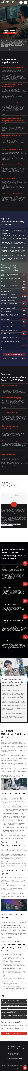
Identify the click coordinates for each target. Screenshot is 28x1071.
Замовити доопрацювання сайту (14, 354)
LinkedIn (20, 1058)
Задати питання (14, 1033)
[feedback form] (25, 1068)
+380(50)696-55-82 (14, 1054)
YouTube (8, 1058)
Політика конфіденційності (14, 1068)
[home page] (7, 3)
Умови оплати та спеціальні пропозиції (14, 358)
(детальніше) (4, 334)
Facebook (14, 1058)
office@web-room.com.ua (14, 1053)
